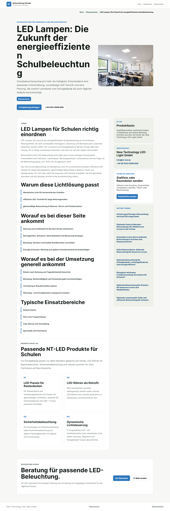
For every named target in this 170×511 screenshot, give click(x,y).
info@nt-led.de (124, 160)
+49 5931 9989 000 (54, 107)
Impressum (148, 4)
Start (139, 4)
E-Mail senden (140, 478)
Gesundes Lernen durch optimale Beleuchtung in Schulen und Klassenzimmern (132, 239)
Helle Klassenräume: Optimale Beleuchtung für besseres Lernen (132, 250)
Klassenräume (91, 12)
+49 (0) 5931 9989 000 (127, 163)
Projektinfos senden (127, 196)
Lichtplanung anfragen (29, 107)
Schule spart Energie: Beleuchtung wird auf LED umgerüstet (132, 215)
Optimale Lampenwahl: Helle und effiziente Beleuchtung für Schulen (133, 299)
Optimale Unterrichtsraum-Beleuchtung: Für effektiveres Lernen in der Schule (130, 226)
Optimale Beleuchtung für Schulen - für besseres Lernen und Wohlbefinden (133, 287)
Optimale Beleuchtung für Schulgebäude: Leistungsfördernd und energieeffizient (132, 262)
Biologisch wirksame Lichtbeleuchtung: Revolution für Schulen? (132, 274)
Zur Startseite (121, 478)
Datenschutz (159, 4)
